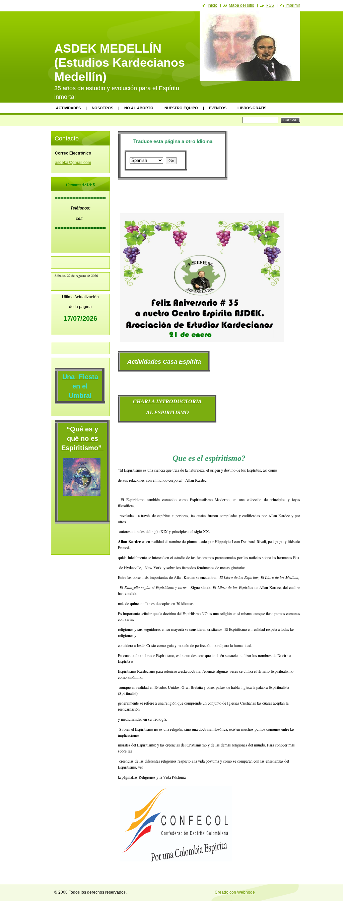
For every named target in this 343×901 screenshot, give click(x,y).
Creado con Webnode (235, 892)
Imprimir (292, 5)
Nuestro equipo (181, 108)
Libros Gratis (251, 108)
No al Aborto (138, 108)
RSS (270, 5)
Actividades (68, 108)
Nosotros (102, 108)
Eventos (217, 108)
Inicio (212, 5)
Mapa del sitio (241, 5)
